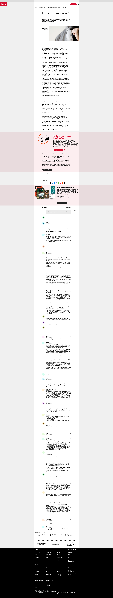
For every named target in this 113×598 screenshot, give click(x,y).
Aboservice (48, 584)
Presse (58, 560)
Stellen (58, 558)
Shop (35, 585)
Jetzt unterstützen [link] (47, 169)
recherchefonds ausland (72, 558)
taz (37, 549)
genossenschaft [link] (71, 1)
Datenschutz (63, 592)
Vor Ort (58, 571)
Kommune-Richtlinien (70, 590)
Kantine (36, 584)
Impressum (67, 592)
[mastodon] (73, 549)
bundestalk (36, 570)
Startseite (36, 7)
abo (69, 554)
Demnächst (59, 570)
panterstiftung (70, 560)
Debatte (44, 7)
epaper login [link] (76, 1)
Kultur (36, 558)
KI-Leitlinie (76, 590)
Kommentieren (48, 180)
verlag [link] (35, 1)
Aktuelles (58, 554)
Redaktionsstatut (64, 590)
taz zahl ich (70, 557)
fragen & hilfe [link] (46, 1)
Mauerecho (36, 574)
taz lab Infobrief (48, 574)
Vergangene (59, 574)
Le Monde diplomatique (72, 573)
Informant (59, 592)
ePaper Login (48, 585)
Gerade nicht (74, 133)
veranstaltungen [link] (39, 1)
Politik (36, 554)
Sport (36, 560)
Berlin (36, 561)
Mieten (47, 560)
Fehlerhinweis (53, 180)
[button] (78, 4)
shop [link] (43, 1)
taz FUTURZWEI (71, 571)
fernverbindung (37, 571)
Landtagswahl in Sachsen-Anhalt (50, 557)
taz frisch (47, 571)
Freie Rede (36, 575)
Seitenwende (73, 592)
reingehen (36, 577)
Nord (35, 563)
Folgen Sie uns (70, 549)
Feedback (47, 582)
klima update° (37, 572)
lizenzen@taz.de (41, 592)
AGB (70, 592)
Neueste (67, 207)
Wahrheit (36, 564)
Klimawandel (48, 558)
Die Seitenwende (60, 557)
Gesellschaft (40, 7)
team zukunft (48, 570)
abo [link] (67, 1)
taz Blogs (69, 570)
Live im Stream (59, 572)
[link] (37, 4)
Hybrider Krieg (48, 554)
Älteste (70, 207)
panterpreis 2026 (71, 561)
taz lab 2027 (59, 575)
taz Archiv (70, 574)
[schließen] (77, 133)
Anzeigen (36, 587)
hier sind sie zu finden (52, 212)
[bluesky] (75, 549)
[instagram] (77, 549)
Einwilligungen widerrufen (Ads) (62, 593)
